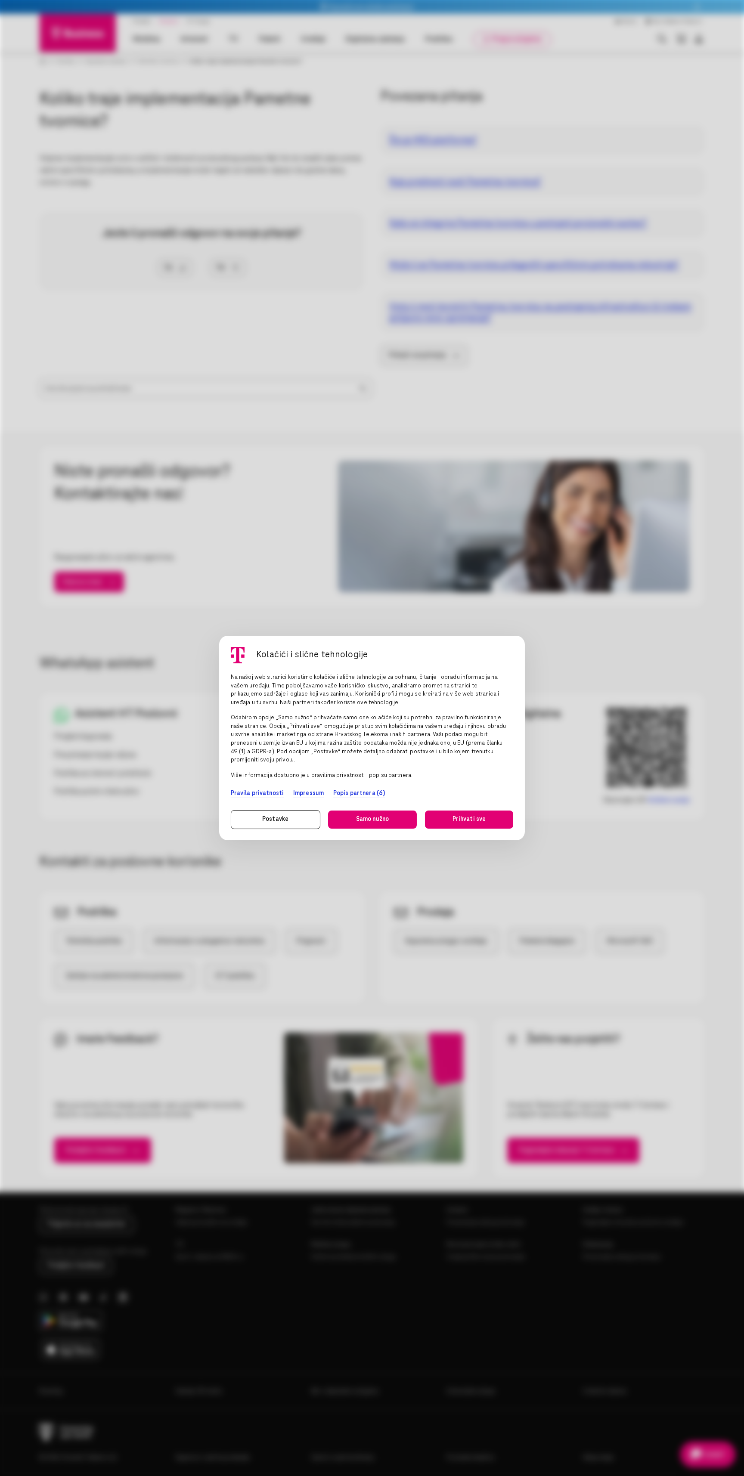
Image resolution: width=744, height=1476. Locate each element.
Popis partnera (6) (359, 793)
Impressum (308, 793)
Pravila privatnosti (257, 793)
